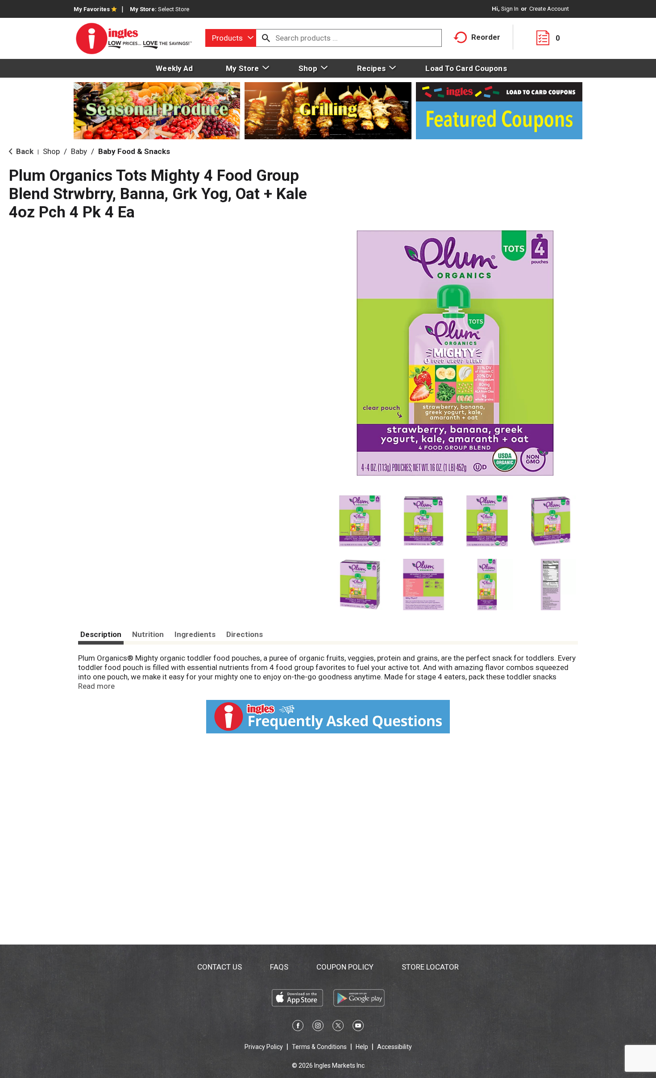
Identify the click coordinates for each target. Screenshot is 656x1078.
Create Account (549, 8)
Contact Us (219, 966)
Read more (96, 686)
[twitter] (338, 1027)
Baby (79, 151)
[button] (359, 521)
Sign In (510, 8)
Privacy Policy (264, 1046)
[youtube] (358, 1027)
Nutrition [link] (148, 634)
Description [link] (100, 634)
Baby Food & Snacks (134, 151)
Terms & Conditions (319, 1046)
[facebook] (297, 1027)
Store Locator (430, 966)
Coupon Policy (345, 966)
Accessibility (394, 1046)
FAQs (279, 966)
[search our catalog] (266, 38)
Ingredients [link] (195, 634)
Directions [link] (244, 634)
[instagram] (318, 1027)
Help (362, 1046)
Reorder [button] (485, 37)
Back (23, 151)
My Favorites (92, 9)
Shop (51, 151)
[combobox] (230, 38)
